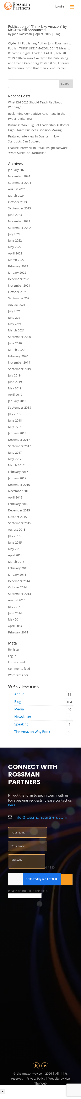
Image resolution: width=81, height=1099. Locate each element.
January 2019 (17, 401)
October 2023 (17, 202)
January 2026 (17, 170)
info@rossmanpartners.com (41, 817)
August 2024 (16, 189)
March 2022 (16, 260)
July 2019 (14, 375)
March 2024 (16, 196)
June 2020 (15, 343)
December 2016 (19, 485)
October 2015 (17, 517)
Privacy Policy (36, 1078)
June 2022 (15, 240)
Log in (12, 656)
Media (19, 709)
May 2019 (14, 388)
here (11, 805)
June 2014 (15, 613)
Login (59, 6)
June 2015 (15, 542)
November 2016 (19, 491)
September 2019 (19, 369)
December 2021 (19, 279)
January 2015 (17, 575)
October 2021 (17, 292)
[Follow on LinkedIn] (44, 1065)
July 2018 (14, 414)
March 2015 (16, 562)
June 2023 (15, 215)
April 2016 (15, 497)
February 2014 (18, 632)
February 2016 (18, 504)
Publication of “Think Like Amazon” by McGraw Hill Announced (37, 28)
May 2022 (14, 247)
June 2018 (15, 420)
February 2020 (18, 356)
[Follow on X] (36, 1065)
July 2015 (14, 536)
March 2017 (16, 465)
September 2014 (19, 594)
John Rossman (22, 34)
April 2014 (15, 626)
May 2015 (14, 549)
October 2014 (17, 587)
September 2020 (19, 337)
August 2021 (16, 305)
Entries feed (16, 662)
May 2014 (14, 619)
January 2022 (17, 272)
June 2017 (15, 452)
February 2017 (18, 472)
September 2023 (19, 208)
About (19, 694)
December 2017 (19, 440)
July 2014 (14, 607)
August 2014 (16, 600)
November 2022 (19, 221)
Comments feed (19, 669)
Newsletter (22, 716)
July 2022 (14, 234)
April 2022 (15, 253)
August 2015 (16, 529)
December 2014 (19, 581)
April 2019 (15, 395)
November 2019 (19, 362)
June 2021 (15, 318)
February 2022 (18, 266)
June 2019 (15, 382)
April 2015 (15, 555)
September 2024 (19, 183)
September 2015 (19, 523)
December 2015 (19, 510)
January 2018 (17, 433)
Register (14, 649)
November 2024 (19, 176)
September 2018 (19, 407)
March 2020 (16, 350)
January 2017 (17, 478)
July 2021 (14, 311)
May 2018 (14, 427)
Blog (57, 34)
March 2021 (16, 330)
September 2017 (19, 446)
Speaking (21, 724)
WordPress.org (18, 675)
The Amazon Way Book (32, 731)
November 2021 (19, 285)
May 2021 (14, 324)
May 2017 (14, 459)
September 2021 (19, 298)
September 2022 (19, 228)
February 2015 (18, 568)
